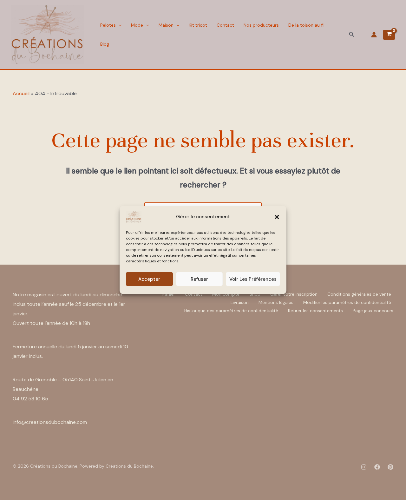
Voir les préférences (253, 279)
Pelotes (108, 25)
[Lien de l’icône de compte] (374, 34)
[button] (277, 217)
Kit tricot (198, 25)
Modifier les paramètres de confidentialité (347, 302)
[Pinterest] (390, 467)
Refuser (199, 279)
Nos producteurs (261, 25)
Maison (166, 25)
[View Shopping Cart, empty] (389, 35)
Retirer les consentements (315, 310)
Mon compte (225, 294)
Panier (168, 294)
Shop (254, 294)
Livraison (240, 302)
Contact (225, 25)
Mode (137, 25)
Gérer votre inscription (294, 294)
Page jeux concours (373, 310)
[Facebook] (377, 467)
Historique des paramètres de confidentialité (231, 310)
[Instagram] (364, 467)
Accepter (149, 279)
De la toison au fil (306, 25)
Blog (104, 44)
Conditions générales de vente (359, 294)
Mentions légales (276, 302)
